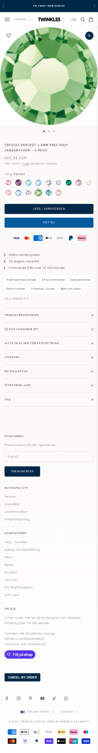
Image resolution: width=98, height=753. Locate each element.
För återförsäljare (18, 587)
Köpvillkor (12, 504)
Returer (10, 496)
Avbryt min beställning (22, 549)
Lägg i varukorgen (49, 209)
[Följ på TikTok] (54, 698)
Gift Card (12, 595)
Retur (9, 557)
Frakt (25, 163)
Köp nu (49, 222)
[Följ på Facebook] (7, 698)
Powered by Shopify (75, 721)
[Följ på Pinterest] (30, 698)
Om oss (11, 580)
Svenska (20, 19)
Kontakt (11, 572)
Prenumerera (22, 471)
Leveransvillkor (16, 512)
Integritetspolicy (17, 519)
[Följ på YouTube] (42, 698)
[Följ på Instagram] (18, 698)
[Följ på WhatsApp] (66, 698)
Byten (9, 565)
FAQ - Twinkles (16, 542)
